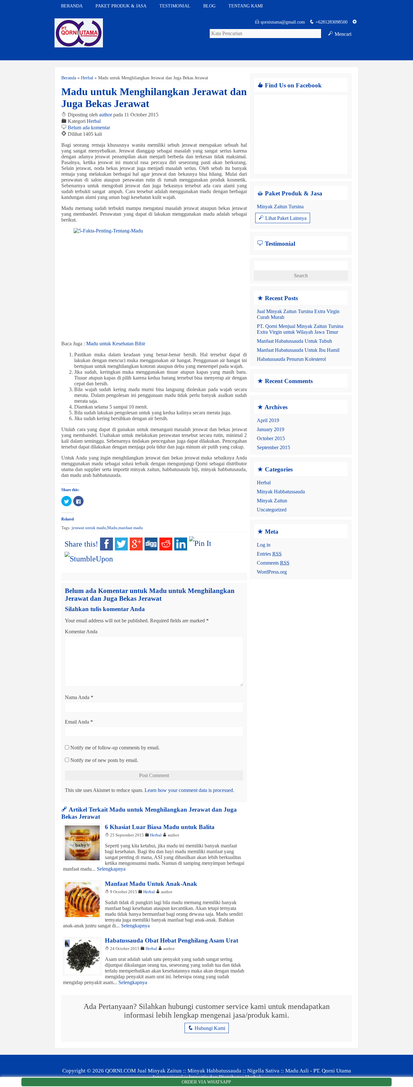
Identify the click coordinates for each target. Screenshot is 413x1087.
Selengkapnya (111, 869)
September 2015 (273, 447)
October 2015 (271, 438)
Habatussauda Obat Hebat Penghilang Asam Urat (171, 940)
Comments (273, 563)
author (105, 114)
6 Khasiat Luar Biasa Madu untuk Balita (160, 827)
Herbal (87, 77)
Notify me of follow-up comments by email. (115, 747)
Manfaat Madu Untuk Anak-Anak (151, 883)
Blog (209, 5)
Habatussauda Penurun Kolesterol (291, 359)
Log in (263, 545)
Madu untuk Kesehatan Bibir (115, 343)
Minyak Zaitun (272, 500)
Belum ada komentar (89, 127)
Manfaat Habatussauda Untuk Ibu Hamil (298, 350)
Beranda (72, 5)
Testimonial (174, 5)
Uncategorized (272, 509)
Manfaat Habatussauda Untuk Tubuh (294, 341)
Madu (112, 528)
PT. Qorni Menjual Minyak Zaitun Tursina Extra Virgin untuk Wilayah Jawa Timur (300, 329)
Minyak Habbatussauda (281, 491)
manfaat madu (130, 528)
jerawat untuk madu (89, 528)
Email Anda (77, 722)
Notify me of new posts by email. (104, 760)
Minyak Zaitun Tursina (280, 206)
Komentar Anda (81, 631)
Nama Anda (77, 697)
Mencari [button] (339, 34)
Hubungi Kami (206, 1028)
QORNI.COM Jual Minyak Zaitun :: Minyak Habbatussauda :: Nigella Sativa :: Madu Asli (207, 1071)
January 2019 (270, 429)
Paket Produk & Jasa (121, 5)
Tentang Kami (245, 5)
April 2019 (268, 420)
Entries (269, 554)
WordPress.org (272, 572)
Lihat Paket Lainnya (283, 218)
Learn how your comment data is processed (189, 790)
